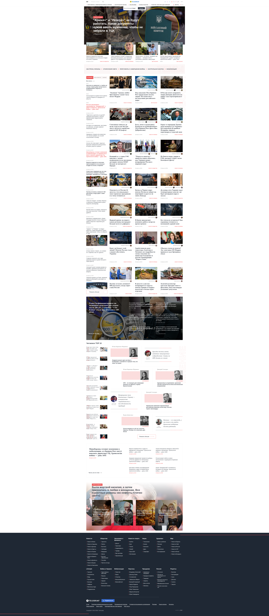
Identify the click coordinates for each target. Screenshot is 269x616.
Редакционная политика (121, 604)
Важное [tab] (104, 77)
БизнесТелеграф (143, 4)
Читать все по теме (94, 333)
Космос (145, 544)
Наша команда (90, 606)
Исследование (161, 551)
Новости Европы (175, 541)
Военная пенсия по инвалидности (162, 580)
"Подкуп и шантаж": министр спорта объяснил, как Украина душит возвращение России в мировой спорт (145, 160)
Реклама (154, 604)
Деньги (117, 543)
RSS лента (127, 606)
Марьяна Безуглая (134, 591)
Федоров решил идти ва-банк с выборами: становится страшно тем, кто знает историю (125, 361)
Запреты (145, 580)
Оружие (103, 580)
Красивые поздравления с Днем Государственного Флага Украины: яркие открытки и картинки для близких (96, 221)
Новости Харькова (92, 544)
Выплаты (103, 546)
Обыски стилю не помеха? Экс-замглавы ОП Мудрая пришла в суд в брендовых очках (171, 251)
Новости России (175, 546)
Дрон (144, 549)
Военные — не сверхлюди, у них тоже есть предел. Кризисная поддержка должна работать (172, 423)
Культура (89, 582)
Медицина (104, 551)
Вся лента (89, 81)
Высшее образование (104, 557)
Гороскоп (89, 572)
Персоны (131, 569)
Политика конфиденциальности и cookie (101, 604)
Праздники (146, 569)
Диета (158, 546)
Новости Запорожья (92, 554)
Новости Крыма (91, 562)
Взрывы (103, 575)
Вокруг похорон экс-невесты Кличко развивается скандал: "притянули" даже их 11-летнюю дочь (92, 436)
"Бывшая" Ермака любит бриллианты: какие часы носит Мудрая (119, 94)
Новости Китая (175, 551)
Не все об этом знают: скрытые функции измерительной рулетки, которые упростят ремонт (96, 144)
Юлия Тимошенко (134, 589)
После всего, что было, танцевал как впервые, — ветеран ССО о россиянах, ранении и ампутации (97, 58)
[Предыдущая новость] (85, 25)
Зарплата (103, 541)
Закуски (173, 584)
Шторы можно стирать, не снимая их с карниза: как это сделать (96, 251)
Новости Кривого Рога (91, 557)
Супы (172, 577)
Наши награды (163, 604)
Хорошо (141, 8)
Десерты (173, 579)
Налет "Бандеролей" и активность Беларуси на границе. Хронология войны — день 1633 (166, 469)
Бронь (117, 574)
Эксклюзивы (132, 4)
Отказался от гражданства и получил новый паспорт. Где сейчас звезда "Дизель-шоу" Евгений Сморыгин (92, 378)
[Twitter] (174, 2)
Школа (103, 554)
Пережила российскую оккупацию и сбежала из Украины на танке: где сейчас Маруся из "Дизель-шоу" (92, 416)
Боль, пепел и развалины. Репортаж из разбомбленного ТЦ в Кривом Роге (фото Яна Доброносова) (146, 127)
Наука (144, 538)
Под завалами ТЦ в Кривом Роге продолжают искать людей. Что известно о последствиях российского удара (145, 96)
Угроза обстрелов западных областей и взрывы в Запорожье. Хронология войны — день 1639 (167, 450)
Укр (182, 1)
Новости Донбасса (92, 560)
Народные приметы (148, 575)
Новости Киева (91, 541)
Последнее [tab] (89, 77)
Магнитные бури (91, 586)
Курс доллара (118, 553)
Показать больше (94, 292)
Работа (103, 544)
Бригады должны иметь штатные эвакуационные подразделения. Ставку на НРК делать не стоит (161, 355)
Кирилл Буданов (133, 584)
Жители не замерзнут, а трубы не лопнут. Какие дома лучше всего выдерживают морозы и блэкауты (96, 88)
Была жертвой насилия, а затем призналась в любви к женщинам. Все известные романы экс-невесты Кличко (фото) (117, 491)
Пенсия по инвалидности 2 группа (161, 576)
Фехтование (132, 554)
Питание (159, 544)
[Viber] (167, 1)
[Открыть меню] (87, 1)
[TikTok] (178, 2)
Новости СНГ (174, 549)
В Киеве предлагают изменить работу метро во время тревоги (145, 222)
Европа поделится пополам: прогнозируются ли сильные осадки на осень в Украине (170, 58)
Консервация (174, 574)
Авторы (177, 4)
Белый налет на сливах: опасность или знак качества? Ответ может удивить (96, 211)
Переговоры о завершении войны (132, 69)
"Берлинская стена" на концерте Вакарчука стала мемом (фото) (123, 512)
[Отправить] (103, 2)
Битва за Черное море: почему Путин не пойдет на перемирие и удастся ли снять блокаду (145, 193)
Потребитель (90, 574)
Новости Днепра (91, 546)
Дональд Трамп (133, 574)
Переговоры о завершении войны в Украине (99, 4)
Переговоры (104, 578)
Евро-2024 (132, 551)
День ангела (146, 583)
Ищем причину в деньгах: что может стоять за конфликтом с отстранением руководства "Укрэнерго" (140, 328)
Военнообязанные (120, 579)
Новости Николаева (92, 565)
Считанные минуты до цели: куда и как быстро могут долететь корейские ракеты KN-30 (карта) (120, 127)
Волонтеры (104, 583)
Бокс (130, 544)
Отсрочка (117, 577)
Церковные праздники (146, 572)
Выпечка (173, 572)
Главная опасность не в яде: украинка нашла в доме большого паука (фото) (96, 260)
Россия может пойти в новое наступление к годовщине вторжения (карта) (167, 459)
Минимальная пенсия (163, 583)
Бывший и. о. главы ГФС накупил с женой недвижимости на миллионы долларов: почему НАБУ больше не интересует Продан (121, 161)
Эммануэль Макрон (134, 579)
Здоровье (159, 538)
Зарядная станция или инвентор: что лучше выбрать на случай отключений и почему (96, 136)
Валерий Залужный (134, 582)
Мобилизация (172, 69)
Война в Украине (106, 569)
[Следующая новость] (183, 25)
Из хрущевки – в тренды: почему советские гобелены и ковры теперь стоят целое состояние (91, 426)
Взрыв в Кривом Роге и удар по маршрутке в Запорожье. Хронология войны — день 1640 (140, 450)
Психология (160, 549)
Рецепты (173, 569)
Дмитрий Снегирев (162, 369)
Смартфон (146, 551)
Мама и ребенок (161, 541)
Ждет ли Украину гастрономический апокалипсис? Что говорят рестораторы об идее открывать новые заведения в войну (167, 329)
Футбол (131, 541)
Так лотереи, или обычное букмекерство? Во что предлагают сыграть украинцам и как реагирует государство (166, 305)
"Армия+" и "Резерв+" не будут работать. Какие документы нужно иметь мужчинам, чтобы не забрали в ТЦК (146, 58)
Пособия (103, 560)
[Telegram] (170, 2)
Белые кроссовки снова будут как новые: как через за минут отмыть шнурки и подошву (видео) (92, 349)
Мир (171, 538)
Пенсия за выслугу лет (162, 586)
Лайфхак (89, 584)
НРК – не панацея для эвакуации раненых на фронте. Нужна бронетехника (133, 384)
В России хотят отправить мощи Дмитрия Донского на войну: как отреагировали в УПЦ (171, 95)
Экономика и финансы (118, 539)
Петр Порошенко (133, 586)
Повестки (117, 572)
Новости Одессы (91, 549)
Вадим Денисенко (128, 415)
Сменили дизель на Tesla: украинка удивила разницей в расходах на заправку (96, 279)
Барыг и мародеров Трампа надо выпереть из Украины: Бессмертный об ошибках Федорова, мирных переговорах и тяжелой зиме (171, 128)
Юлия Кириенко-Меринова (120, 346)
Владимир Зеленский (134, 572)
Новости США (175, 544)
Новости (89, 538)
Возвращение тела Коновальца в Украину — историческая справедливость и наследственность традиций (126, 400)
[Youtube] (172, 2)
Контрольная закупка (121, 4)
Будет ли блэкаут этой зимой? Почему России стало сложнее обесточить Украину (121, 251)
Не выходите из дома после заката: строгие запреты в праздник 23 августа (96, 97)
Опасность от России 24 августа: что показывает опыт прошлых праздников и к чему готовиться (120, 193)
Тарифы (117, 550)
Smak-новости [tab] (97, 77)
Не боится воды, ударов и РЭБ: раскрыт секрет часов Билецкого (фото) (171, 158)
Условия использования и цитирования (139, 604)
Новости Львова (91, 551)
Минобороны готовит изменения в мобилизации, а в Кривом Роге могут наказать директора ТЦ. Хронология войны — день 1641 (96, 154)
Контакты (171, 604)
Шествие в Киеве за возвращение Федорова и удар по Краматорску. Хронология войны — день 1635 (139, 469)
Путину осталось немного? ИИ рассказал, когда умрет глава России (95, 193)
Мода (88, 577)
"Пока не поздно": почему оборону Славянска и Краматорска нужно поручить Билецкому (96, 202)
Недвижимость (119, 548)
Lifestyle (89, 569)
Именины (145, 585)
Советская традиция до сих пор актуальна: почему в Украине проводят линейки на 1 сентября (96, 173)
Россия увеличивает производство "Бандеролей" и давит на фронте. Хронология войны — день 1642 (121, 58)
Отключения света (110, 69)
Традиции (145, 578)
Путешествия (90, 579)
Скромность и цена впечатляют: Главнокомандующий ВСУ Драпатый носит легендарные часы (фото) (91, 398)
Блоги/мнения (134, 358)
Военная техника (105, 585)
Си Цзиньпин (132, 577)
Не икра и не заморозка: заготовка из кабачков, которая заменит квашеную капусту (96, 127)
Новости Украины (154, 61)
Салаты (173, 582)
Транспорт (118, 545)
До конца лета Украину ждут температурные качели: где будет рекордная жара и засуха (172, 193)
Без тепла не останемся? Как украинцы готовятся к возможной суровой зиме (172, 222)
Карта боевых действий (105, 572)
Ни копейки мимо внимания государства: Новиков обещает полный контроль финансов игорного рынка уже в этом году (141, 305)
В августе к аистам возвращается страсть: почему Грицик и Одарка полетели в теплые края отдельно (144, 287)
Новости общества (178, 61)
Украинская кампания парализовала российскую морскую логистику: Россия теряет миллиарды (159, 407)
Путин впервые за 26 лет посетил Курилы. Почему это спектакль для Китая (134, 430)
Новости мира (128, 293)
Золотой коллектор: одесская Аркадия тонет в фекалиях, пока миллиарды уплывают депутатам (171, 286)
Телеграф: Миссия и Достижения (113, 606)
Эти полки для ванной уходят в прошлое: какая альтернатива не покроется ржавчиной (92, 388)
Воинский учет (119, 582)
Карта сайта (99, 606)
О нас (87, 604)
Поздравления (91, 589)
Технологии (146, 541)
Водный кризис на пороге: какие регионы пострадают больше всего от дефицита (120, 222)
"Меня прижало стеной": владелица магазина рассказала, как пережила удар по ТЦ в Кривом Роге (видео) (117, 25)
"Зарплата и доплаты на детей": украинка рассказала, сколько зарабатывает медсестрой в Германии (95, 117)
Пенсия (158, 569)
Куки (134, 8)
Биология (145, 546)
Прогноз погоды (105, 562)
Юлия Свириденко (134, 594)
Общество (103, 538)
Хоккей (131, 549)
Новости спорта (133, 538)
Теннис (131, 546)
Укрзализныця (119, 555)
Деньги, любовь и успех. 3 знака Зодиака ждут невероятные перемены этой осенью (145, 513)
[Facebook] (165, 2)
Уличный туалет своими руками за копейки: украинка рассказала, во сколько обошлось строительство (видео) (96, 269)
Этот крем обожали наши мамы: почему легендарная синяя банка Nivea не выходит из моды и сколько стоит (101, 513)
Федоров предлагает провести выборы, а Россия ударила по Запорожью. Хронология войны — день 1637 (141, 459)
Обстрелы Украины (93, 69)
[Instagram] (176, 2)
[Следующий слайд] (183, 4)
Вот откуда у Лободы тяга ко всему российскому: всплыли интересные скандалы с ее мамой (167, 513)
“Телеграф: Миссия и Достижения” (160, 4)
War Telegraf (106, 61)
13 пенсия (160, 572)
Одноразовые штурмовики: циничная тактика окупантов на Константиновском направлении (170, 384)
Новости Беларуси (176, 554)
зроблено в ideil (179, 610)
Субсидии (103, 549)
